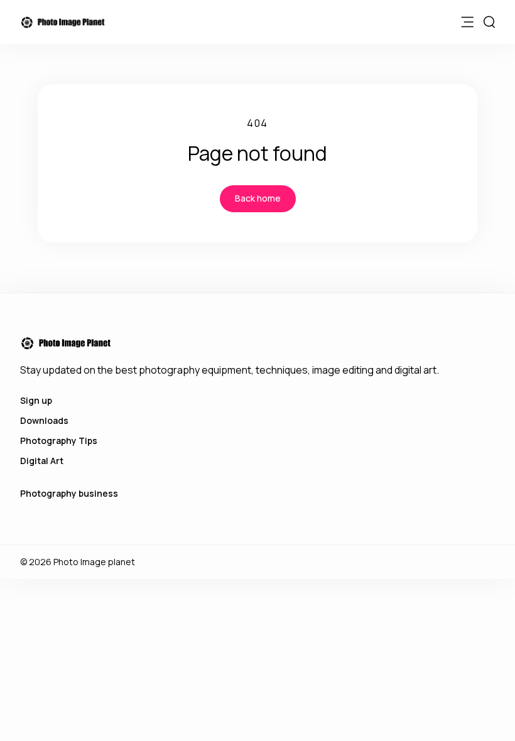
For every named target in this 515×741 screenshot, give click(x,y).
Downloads (44, 420)
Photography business (69, 493)
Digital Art (41, 461)
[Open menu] (467, 22)
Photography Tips (58, 440)
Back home (258, 198)
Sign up (36, 400)
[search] (489, 22)
